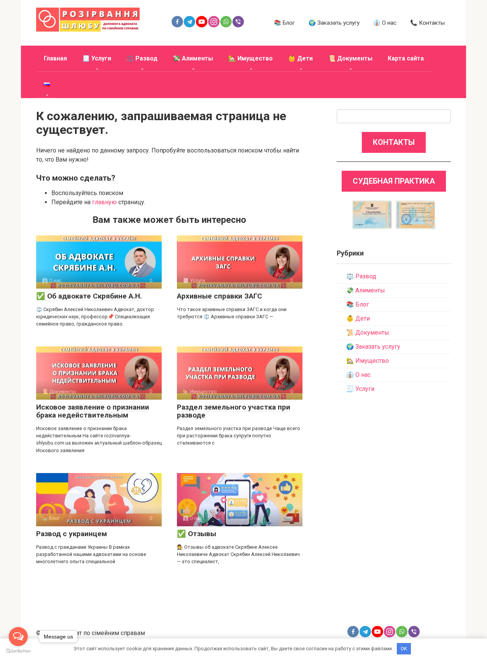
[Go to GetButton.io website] (18, 651)
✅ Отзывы (196, 533)
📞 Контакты (427, 22)
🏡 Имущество (250, 58)
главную (104, 202)
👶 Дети (300, 58)
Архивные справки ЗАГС (219, 296)
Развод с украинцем (71, 533)
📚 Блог (284, 22)
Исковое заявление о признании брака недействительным (92, 411)
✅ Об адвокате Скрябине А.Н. (89, 296)
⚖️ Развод (142, 58)
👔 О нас (384, 22)
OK (404, 648)
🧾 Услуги (96, 58)
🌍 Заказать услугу (334, 22)
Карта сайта (406, 58)
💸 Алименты (193, 58)
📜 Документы (350, 58)
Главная (55, 58)
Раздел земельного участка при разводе (233, 411)
